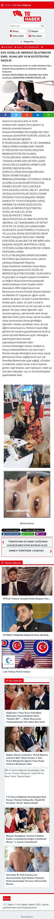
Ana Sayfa (8, 47)
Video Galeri (18, 36)
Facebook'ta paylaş (12, 534)
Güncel (19, 47)
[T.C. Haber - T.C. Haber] (27, 15)
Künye (15, 31)
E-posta (42, 534)
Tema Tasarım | (27, 917)
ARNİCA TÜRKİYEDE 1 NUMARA (26, 550)
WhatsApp (29, 534)
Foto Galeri (36, 36)
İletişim (34, 31)
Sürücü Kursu (27, 523)
